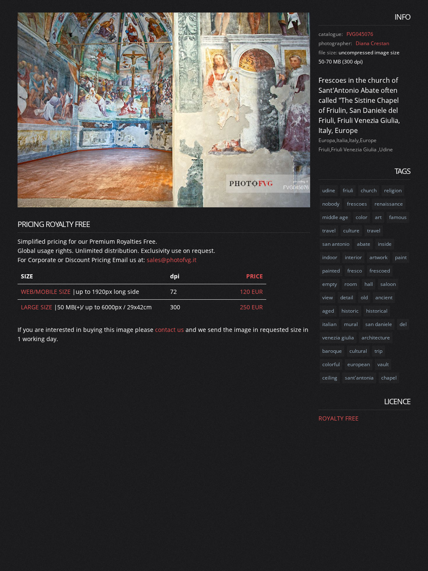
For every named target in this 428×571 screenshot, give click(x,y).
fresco (354, 271)
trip (378, 351)
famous (398, 217)
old (364, 297)
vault (383, 364)
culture (351, 230)
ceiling (329, 378)
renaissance (388, 204)
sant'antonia (359, 378)
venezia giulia (338, 337)
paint (401, 257)
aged (328, 311)
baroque (332, 351)
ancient (383, 297)
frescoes (357, 204)
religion (393, 190)
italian (329, 324)
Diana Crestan (372, 43)
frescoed (379, 271)
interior (353, 257)
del (403, 324)
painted (331, 271)
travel (329, 230)
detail (346, 297)
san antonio (335, 244)
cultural (358, 351)
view (327, 297)
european (358, 364)
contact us (169, 330)
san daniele (378, 324)
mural (351, 324)
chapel (389, 378)
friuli (348, 190)
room (350, 284)
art (378, 217)
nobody (330, 204)
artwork (378, 257)
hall (368, 284)
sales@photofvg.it (171, 260)
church (369, 190)
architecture (376, 337)
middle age (335, 217)
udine (328, 190)
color (361, 217)
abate (363, 244)
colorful (331, 364)
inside (385, 244)
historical (376, 311)
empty (329, 284)
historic (350, 311)
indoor (329, 257)
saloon (388, 284)
